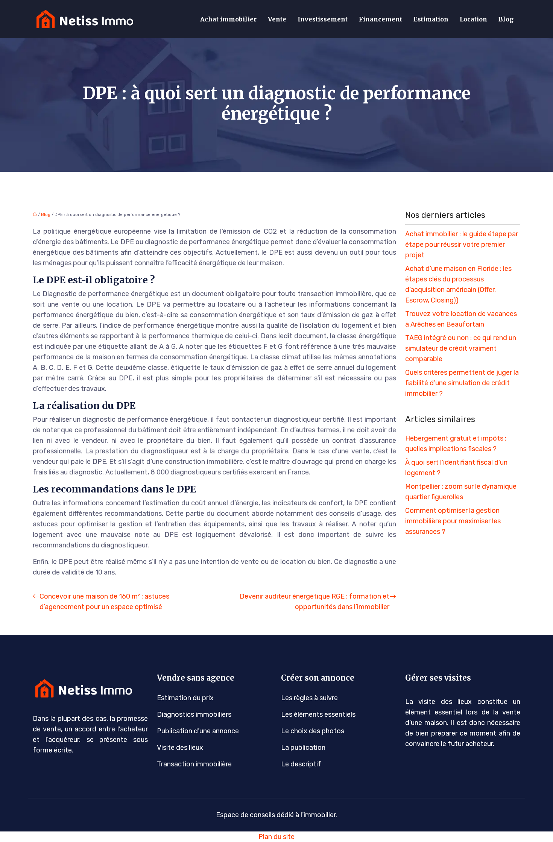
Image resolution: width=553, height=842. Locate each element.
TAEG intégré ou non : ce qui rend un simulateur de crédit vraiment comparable (460, 348)
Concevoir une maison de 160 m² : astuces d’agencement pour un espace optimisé (104, 601)
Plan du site (276, 837)
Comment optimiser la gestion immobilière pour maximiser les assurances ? (453, 521)
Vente (277, 19)
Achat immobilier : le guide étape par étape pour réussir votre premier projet (461, 244)
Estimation (430, 19)
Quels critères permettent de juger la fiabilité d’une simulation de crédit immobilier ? (462, 383)
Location (473, 19)
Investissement (323, 19)
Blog (506, 19)
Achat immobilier (228, 19)
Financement (380, 19)
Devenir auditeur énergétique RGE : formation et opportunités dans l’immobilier (314, 601)
